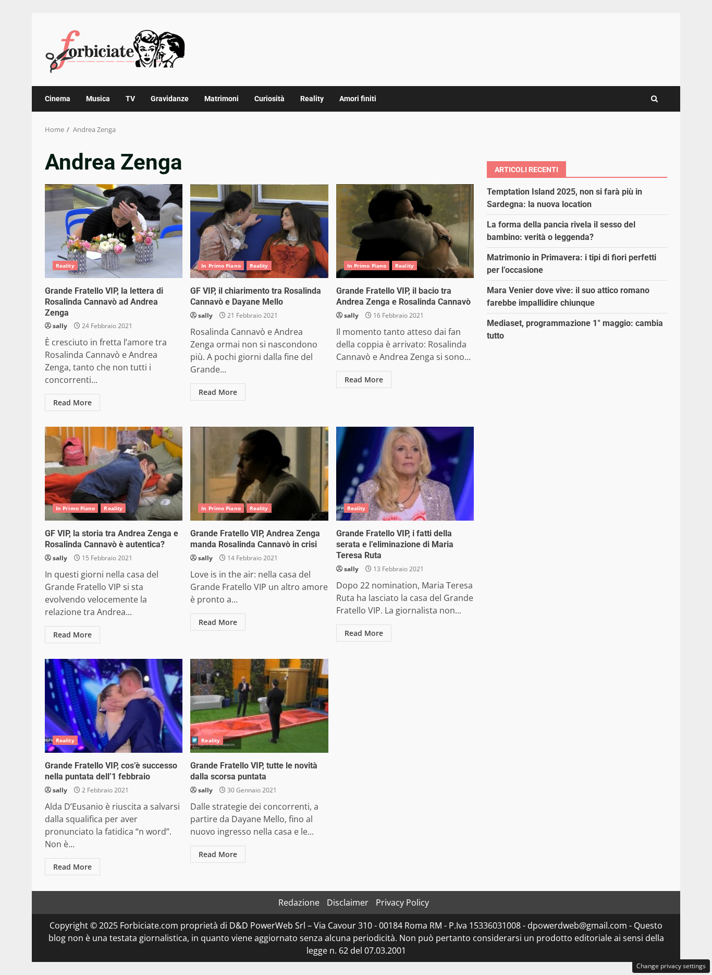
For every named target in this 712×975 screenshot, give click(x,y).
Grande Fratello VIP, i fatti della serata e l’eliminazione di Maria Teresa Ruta (405, 474)
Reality (312, 98)
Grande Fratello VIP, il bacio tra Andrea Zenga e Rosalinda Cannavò (405, 231)
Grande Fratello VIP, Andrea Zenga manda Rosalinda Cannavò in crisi (259, 474)
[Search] (654, 99)
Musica (98, 98)
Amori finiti (357, 98)
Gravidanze (170, 98)
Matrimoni (221, 98)
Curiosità (269, 98)
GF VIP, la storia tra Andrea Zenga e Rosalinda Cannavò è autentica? (113, 474)
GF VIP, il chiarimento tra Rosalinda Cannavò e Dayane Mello (259, 231)
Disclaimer (348, 902)
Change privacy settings (671, 965)
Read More (72, 402)
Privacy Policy (402, 902)
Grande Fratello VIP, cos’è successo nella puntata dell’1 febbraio (113, 706)
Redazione (299, 902)
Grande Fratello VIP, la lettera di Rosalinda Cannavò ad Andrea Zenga (113, 231)
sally (60, 325)
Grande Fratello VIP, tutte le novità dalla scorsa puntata (259, 706)
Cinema (57, 98)
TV (130, 98)
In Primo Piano (220, 265)
